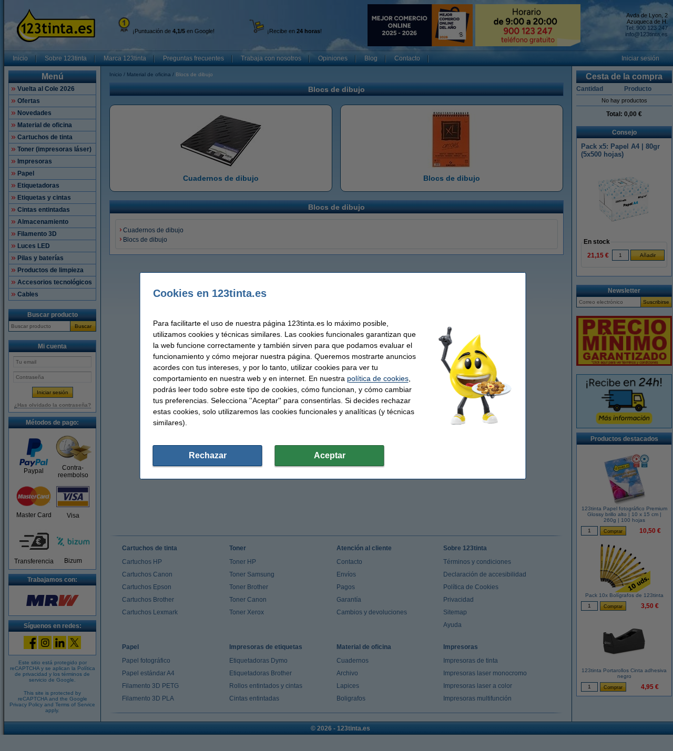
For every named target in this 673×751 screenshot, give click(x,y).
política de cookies (378, 378)
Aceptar (329, 455)
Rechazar (208, 455)
